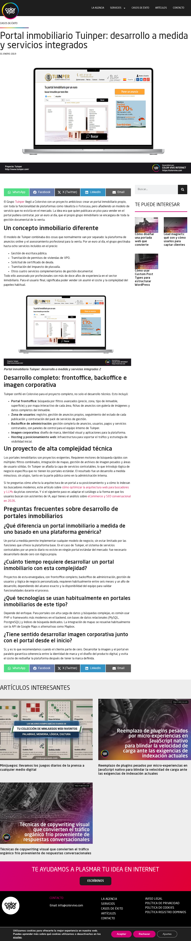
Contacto (178, 8)
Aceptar (121, 934)
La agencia (98, 8)
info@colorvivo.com (70, 905)
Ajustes (167, 934)
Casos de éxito (140, 8)
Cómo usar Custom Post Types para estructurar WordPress (144, 278)
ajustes (17, 937)
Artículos (161, 8)
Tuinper (19, 202)
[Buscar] (182, 189)
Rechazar (144, 934)
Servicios (115, 8)
